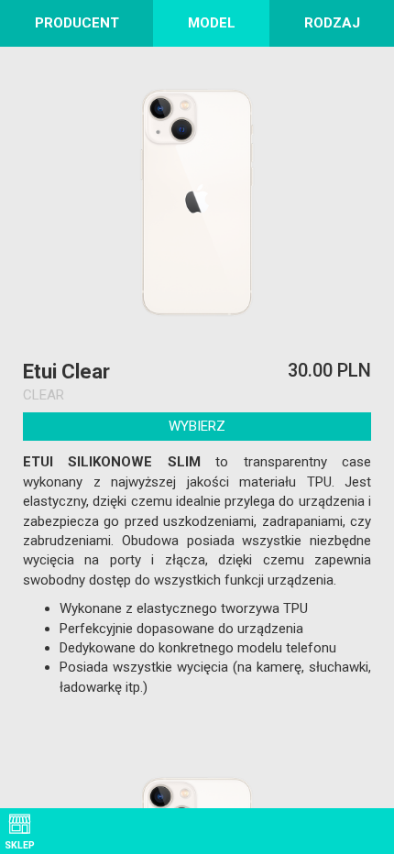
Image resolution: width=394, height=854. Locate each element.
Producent (77, 23)
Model (211, 23)
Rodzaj (332, 23)
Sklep (20, 845)
